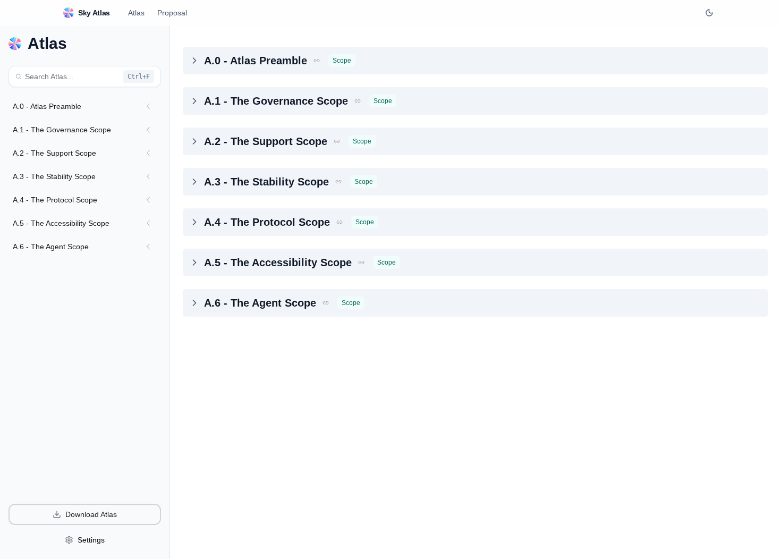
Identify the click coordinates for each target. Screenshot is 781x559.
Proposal (172, 13)
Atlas (136, 13)
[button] (316, 60)
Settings (91, 540)
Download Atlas (91, 514)
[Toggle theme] (709, 12)
